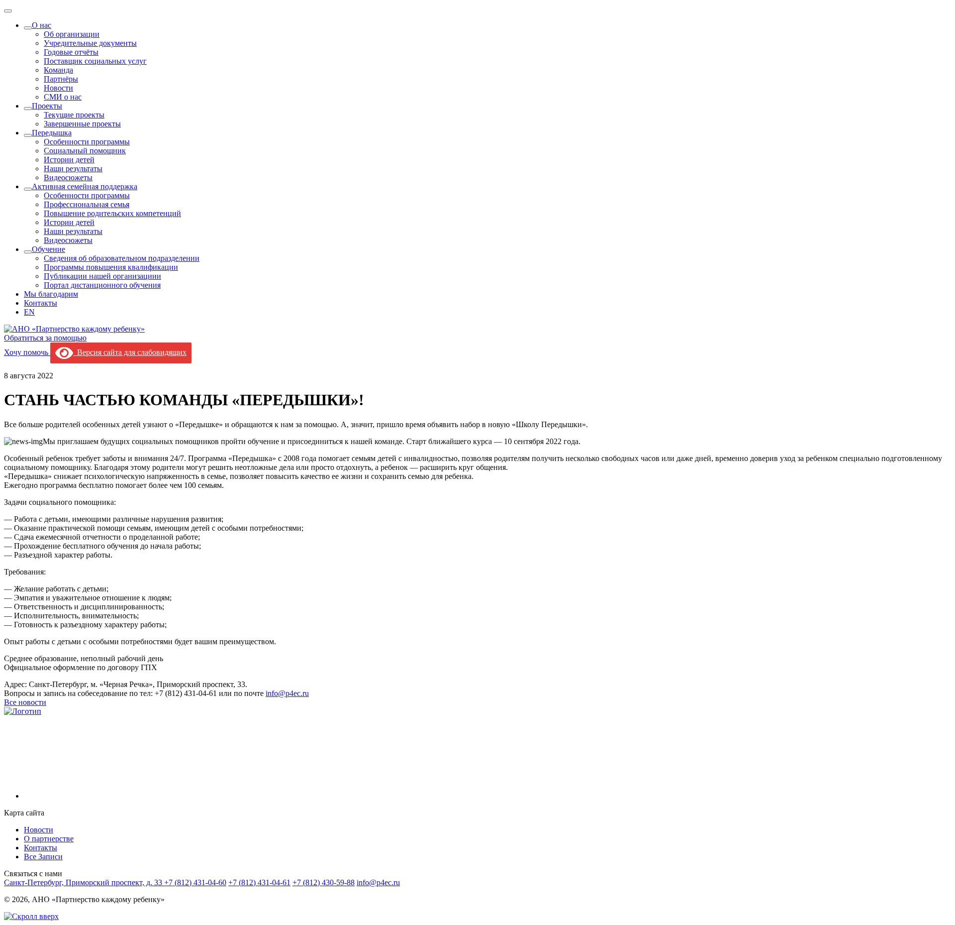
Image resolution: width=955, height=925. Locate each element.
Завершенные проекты (82, 123)
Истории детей (69, 159)
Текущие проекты (74, 115)
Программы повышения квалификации (111, 267)
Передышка (52, 132)
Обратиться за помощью (45, 338)
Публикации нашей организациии (102, 276)
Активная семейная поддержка (84, 186)
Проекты (47, 106)
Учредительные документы (90, 43)
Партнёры (61, 79)
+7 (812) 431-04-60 (195, 882)
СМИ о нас (63, 97)
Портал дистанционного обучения (102, 285)
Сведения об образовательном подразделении (121, 258)
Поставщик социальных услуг (95, 61)
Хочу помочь (27, 352)
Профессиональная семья (86, 204)
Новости (58, 88)
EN (29, 312)
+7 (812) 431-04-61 (259, 882)
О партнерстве (49, 838)
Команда (58, 70)
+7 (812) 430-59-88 (323, 882)
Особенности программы (87, 141)
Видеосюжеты (68, 177)
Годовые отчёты (71, 52)
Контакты (40, 303)
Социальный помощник (85, 150)
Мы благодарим (51, 294)
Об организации (71, 34)
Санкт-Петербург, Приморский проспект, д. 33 (84, 882)
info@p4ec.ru (287, 693)
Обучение (48, 249)
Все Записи (43, 856)
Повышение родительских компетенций (112, 213)
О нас (41, 25)
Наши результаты (73, 168)
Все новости (25, 702)
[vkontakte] (98, 796)
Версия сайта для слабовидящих (130, 352)
